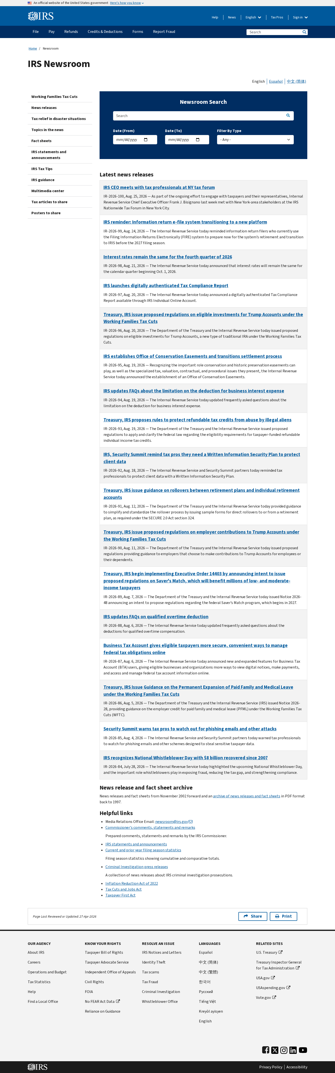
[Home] (40, 14)
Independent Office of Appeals (110, 972)
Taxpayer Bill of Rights (104, 952)
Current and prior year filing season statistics (143, 850)
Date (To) (173, 130)
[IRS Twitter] (275, 1049)
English (251, 17)
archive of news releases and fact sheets (246, 796)
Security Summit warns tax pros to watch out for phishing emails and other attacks (190, 729)
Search (304, 32)
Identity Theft (154, 962)
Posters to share (46, 212)
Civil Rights (94, 981)
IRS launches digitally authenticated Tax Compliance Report (165, 285)
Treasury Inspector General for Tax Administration (279, 965)
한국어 (205, 981)
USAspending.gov (270, 987)
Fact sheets (41, 140)
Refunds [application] (71, 31)
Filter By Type (229, 130)
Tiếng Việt (207, 1001)
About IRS (36, 952)
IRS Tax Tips (41, 168)
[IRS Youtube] (303, 1049)
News (232, 17)
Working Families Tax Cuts (54, 96)
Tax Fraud (150, 981)
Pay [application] (51, 31)
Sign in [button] (298, 17)
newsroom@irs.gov (171, 821)
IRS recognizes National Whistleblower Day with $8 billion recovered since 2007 (185, 758)
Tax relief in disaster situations (58, 118)
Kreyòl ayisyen (211, 1011)
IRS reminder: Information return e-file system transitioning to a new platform (185, 222)
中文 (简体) (296, 81)
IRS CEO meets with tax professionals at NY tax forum (159, 187)
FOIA (89, 991)
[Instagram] (283, 1049)
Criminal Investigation (161, 991)
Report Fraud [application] (164, 31)
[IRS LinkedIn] (293, 1049)
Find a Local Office (43, 1001)
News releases (44, 107)
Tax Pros (277, 17)
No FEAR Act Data (100, 1001)
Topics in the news (47, 129)
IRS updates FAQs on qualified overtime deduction (155, 617)
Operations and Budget (47, 972)
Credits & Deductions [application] (105, 31)
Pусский (206, 991)
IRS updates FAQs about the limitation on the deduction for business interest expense (193, 391)
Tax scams (150, 972)
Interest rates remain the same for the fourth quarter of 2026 (167, 257)
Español (276, 81)
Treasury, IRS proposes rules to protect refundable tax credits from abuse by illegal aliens (197, 420)
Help (215, 17)
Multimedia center (47, 190)
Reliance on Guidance (102, 1011)
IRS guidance (42, 179)
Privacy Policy (270, 1067)
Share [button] (256, 916)
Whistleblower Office (160, 1001)
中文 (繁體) (208, 972)
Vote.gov (263, 997)
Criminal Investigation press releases (136, 866)
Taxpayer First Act (120, 895)
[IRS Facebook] (265, 1049)
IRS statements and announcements (48, 154)
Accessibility (296, 1067)
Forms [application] (137, 31)
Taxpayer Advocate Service (107, 962)
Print (287, 916)
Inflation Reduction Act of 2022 (131, 883)
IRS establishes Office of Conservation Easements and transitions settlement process (192, 356)
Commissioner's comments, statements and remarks (150, 827)
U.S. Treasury (266, 952)
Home (33, 48)
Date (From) (124, 130)
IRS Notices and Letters (161, 952)
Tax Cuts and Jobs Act (123, 889)
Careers (34, 962)
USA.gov (263, 977)
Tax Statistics (39, 981)
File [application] (36, 31)
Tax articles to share (49, 201)
